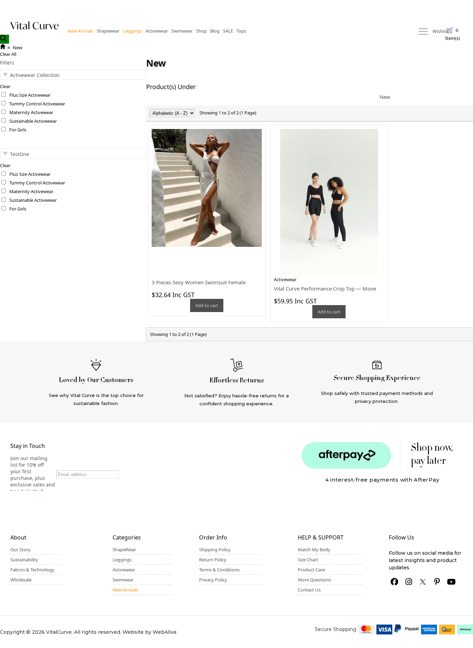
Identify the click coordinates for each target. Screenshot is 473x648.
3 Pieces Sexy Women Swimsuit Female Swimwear (199, 286)
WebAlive (165, 632)
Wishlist (378, 7)
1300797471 (432, 7)
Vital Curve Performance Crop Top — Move (325, 288)
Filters (7, 62)
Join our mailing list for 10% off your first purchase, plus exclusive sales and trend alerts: (32, 474)
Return (355, 7)
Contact (403, 7)
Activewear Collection (27, 75)
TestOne (19, 154)
